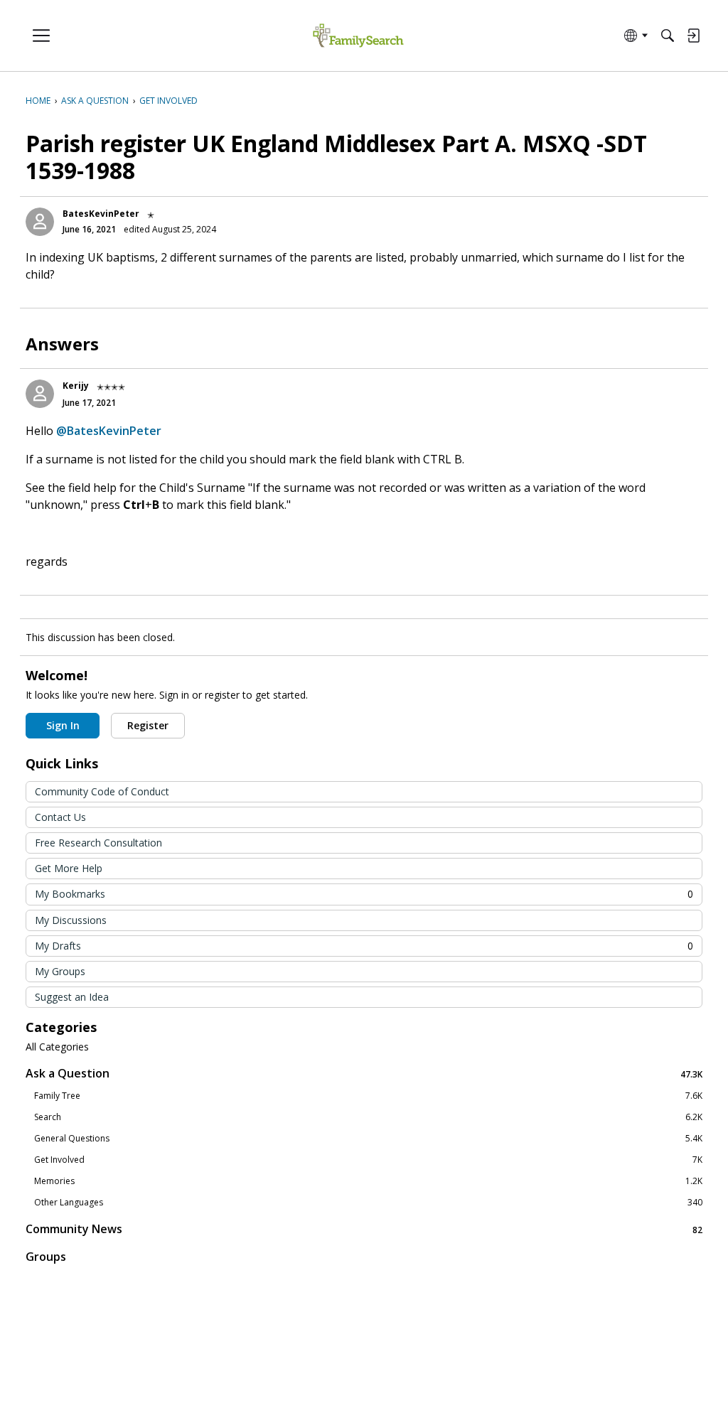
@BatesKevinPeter (108, 431)
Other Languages (368, 1202)
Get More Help (68, 868)
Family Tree (368, 1096)
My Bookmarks (364, 894)
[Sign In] (693, 35)
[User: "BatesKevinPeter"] (40, 222)
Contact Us (60, 817)
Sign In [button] (63, 725)
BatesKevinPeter (101, 214)
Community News (364, 1229)
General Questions (368, 1138)
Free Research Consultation (98, 842)
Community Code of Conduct (102, 791)
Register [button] (147, 725)
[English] (358, 36)
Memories (368, 1181)
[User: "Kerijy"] (40, 394)
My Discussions (71, 920)
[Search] (667, 35)
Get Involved (368, 1160)
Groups (46, 1256)
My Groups (60, 971)
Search (368, 1117)
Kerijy (76, 386)
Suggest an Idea (72, 997)
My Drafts (364, 945)
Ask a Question (364, 1073)
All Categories (57, 1047)
